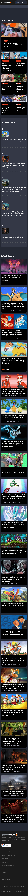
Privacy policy (4, 858)
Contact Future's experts (8, 855)
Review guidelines (6, 879)
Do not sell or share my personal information (12, 886)
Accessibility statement (7, 865)
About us (3, 872)
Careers (3, 869)
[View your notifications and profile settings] (22, 2)
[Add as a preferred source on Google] (6, 845)
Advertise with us (5, 876)
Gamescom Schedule (13, 5)
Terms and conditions (7, 851)
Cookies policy (5, 862)
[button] (25, 2)
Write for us (4, 883)
